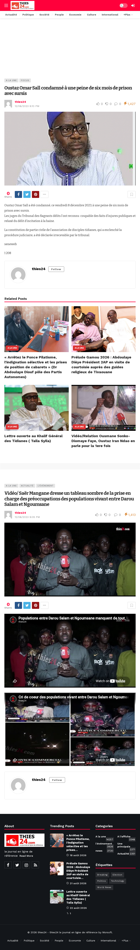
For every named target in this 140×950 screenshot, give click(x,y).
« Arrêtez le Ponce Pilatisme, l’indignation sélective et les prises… (78, 843)
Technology (117, 881)
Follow (56, 269)
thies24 (20, 102)
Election (117, 875)
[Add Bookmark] (132, 194)
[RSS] (35, 864)
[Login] (133, 5)
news (104, 850)
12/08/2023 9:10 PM (27, 106)
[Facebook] (8, 864)
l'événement (45, 486)
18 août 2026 (78, 855)
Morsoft (107, 932)
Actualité (27, 486)
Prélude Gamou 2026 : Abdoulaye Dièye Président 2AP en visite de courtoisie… (78, 871)
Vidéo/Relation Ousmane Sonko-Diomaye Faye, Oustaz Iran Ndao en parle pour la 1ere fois (103, 441)
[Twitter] (17, 864)
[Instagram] (26, 864)
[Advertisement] (70, 51)
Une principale (126, 845)
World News (104, 887)
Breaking (102, 875)
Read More (26, 855)
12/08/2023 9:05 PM (27, 517)
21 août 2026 (78, 883)
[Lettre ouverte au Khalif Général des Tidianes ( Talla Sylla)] (36, 408)
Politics (101, 881)
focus (25, 80)
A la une (11, 80)
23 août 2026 (78, 907)
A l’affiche (126, 837)
